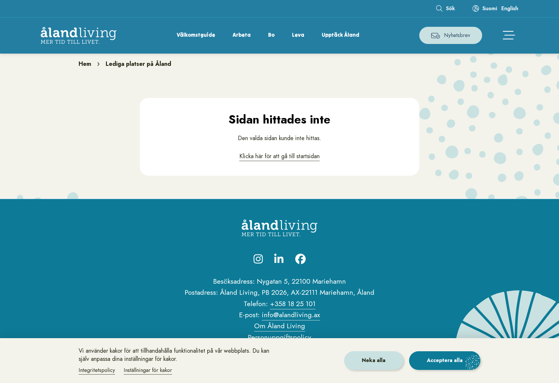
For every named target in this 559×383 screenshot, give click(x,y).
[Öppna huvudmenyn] (509, 35)
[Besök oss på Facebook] (300, 259)
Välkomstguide (196, 34)
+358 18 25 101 (293, 304)
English (509, 8)
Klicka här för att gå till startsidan (279, 156)
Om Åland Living (279, 326)
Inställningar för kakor (148, 370)
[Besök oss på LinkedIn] (279, 259)
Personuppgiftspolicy (279, 337)
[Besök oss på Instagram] (258, 259)
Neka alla (373, 360)
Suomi (489, 8)
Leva (298, 34)
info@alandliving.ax (291, 315)
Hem (85, 64)
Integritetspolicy (97, 370)
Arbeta (242, 34)
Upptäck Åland (340, 34)
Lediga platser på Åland (138, 64)
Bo (271, 34)
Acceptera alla (445, 360)
